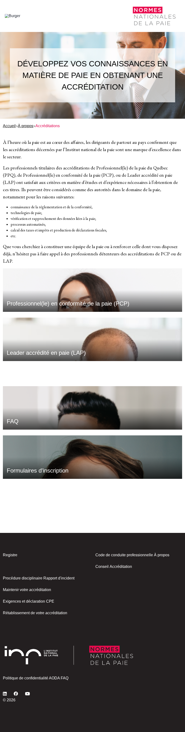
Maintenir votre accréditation (27, 590)
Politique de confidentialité (25, 678)
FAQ (64, 678)
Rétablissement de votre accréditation (35, 613)
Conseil (102, 567)
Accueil (9, 126)
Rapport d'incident (58, 578)
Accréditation (121, 567)
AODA (54, 678)
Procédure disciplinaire (22, 578)
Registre (10, 555)
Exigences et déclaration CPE (28, 601)
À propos (25, 126)
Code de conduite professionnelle (124, 555)
